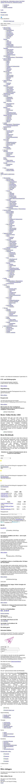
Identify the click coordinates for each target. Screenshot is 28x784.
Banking (5, 107)
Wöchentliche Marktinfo (7, 666)
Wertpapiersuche (4, 514)
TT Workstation (9, 45)
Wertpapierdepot (10, 30)
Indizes (8, 62)
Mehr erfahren (4, 385)
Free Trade (8, 36)
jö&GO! (8, 121)
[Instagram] (14, 756)
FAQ (7, 141)
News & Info (6, 71)
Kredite (5, 123)
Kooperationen (6, 147)
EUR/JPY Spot (4, 495)
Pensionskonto (9, 98)
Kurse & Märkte (7, 58)
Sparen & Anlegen (7, 80)
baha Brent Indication (6, 509)
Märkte (8, 61)
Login (2, 10)
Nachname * (3, 649)
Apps (7, 40)
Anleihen (8, 67)
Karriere (5, 159)
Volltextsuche (4, 25)
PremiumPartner (10, 34)
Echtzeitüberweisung (11, 112)
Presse (4, 157)
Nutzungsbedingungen (8, 749)
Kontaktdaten (9, 164)
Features (5, 39)
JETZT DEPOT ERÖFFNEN (7, 174)
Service (5, 128)
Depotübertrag (9, 32)
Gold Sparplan (9, 53)
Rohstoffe (8, 70)
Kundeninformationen (11, 142)
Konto (4, 167)
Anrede (2, 646)
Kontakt (5, 6)
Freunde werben (10, 130)
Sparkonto (8, 83)
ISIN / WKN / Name (5, 23)
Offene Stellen (9, 160)
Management (9, 153)
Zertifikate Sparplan (10, 54)
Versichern (8, 148)
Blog (7, 146)
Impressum (5, 742)
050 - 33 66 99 (5, 610)
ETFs (7, 65)
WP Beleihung (6, 56)
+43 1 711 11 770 (5, 624)
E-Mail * (3, 651)
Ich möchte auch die (5, 664)
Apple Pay (8, 117)
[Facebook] (14, 754)
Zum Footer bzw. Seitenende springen (13, 2)
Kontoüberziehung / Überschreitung (14, 57)
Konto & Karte (6, 94)
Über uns (5, 150)
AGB (4, 747)
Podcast (8, 79)
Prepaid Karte (9, 106)
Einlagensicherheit (10, 156)
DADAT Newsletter (6, 665)
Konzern (8, 155)
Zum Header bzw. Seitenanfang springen (10, 1)
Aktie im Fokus (9, 75)
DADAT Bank (9, 152)
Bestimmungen (19, 519)
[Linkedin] (14, 761)
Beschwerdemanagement (12, 137)
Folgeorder (8, 43)
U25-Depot (8, 31)
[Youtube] (14, 758)
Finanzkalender (9, 76)
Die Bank (5, 151)
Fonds (7, 63)
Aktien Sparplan (10, 52)
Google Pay (9, 116)
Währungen (9, 68)
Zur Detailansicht (4, 466)
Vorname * (3, 648)
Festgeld (8, 84)
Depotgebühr (9, 132)
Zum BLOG (3, 528)
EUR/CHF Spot (4, 496)
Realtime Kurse (9, 44)
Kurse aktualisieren (5, 18)
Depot (2, 782)
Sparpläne (5, 48)
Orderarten (8, 41)
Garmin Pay (9, 119)
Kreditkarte (8, 105)
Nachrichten (9, 72)
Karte (4, 102)
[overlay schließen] (1, 766)
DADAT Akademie (7, 7)
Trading (8, 38)
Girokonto (5, 96)
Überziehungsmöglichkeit (12, 125)
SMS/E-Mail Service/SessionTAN (14, 47)
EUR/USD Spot (4, 493)
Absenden (3, 668)
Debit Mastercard (10, 103)
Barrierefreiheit (6, 743)
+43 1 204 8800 (4, 621)
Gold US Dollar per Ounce (7, 503)
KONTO (3, 780)
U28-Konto (9, 101)
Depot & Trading (7, 29)
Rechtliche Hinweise (8, 741)
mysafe (8, 138)
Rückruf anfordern (5, 613)
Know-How (6, 139)
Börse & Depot (6, 27)
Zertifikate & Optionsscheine (12, 66)
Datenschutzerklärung (16, 661)
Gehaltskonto (9, 97)
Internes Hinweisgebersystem (10, 745)
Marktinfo (8, 77)
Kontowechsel (9, 110)
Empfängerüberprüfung (11, 114)
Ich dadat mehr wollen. (6, 751)
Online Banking (10, 169)
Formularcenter (9, 134)
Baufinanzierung (7, 126)
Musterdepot (9, 327)
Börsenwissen (9, 144)
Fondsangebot (9, 35)
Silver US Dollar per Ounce (7, 506)
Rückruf (8, 165)
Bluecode (8, 120)
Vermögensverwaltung (8, 93)
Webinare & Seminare (8, 733)
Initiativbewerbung (10, 161)
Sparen (5, 81)
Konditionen (6, 5)
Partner (5, 732)
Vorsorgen (5, 85)
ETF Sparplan (9, 50)
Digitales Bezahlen (7, 115)
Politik (7, 74)
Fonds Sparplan (9, 49)
